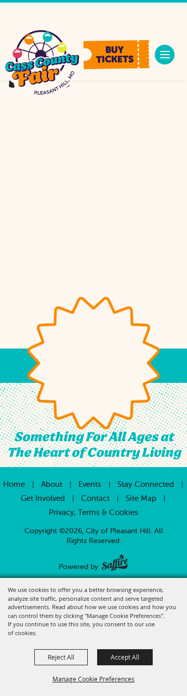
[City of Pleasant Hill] (42, 64)
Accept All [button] (125, 657)
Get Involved (43, 498)
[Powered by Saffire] (115, 560)
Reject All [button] (61, 657)
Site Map (141, 498)
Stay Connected (145, 484)
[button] (116, 54)
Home (14, 484)
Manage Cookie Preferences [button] (93, 679)
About (51, 484)
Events (89, 484)
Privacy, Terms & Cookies (93, 512)
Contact (95, 498)
